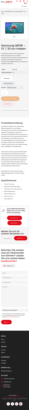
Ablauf (3, 352)
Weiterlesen (7, 78)
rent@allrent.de (10, 265)
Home (2, 11)
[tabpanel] (14, 28)
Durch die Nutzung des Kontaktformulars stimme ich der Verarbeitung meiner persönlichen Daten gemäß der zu (13, 315)
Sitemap (22, 397)
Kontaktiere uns (8, 104)
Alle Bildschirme (9, 11)
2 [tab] (15, 36)
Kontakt (3, 342)
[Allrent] (6, 2)
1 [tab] (13, 36)
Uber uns (3, 350)
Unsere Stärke (13, 223)
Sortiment (3, 360)
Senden (5, 322)
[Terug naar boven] (26, 407)
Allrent (17, 395)
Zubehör (3, 87)
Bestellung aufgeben (6, 371)
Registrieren (20, 238)
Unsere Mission (14, 218)
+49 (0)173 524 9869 (8, 378)
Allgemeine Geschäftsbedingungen (12, 397)
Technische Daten (8, 83)
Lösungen (3, 363)
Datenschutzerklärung (13, 316)
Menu (25, 6)
